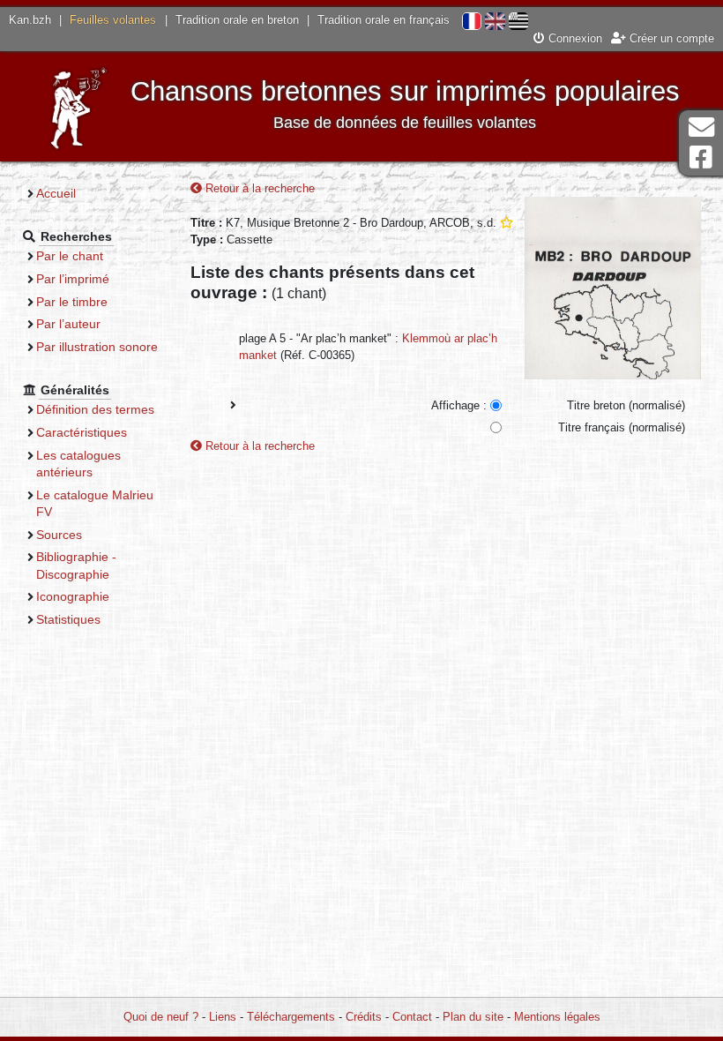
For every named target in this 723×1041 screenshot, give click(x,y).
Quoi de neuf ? (160, 1016)
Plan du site (473, 1016)
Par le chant (69, 256)
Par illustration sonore (97, 347)
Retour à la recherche (258, 188)
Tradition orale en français (383, 19)
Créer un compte (670, 38)
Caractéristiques (81, 432)
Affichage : (459, 405)
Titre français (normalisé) (621, 427)
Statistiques (68, 619)
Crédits (364, 1016)
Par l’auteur (68, 324)
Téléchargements (291, 1016)
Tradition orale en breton (237, 19)
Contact (412, 1016)
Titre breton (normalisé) (626, 405)
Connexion (573, 38)
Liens (222, 1016)
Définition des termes (95, 409)
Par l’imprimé (72, 279)
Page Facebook (701, 157)
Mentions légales (557, 1016)
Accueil (56, 193)
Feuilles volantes (113, 19)
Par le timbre (72, 302)
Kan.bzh (30, 19)
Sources (59, 535)
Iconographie (72, 596)
